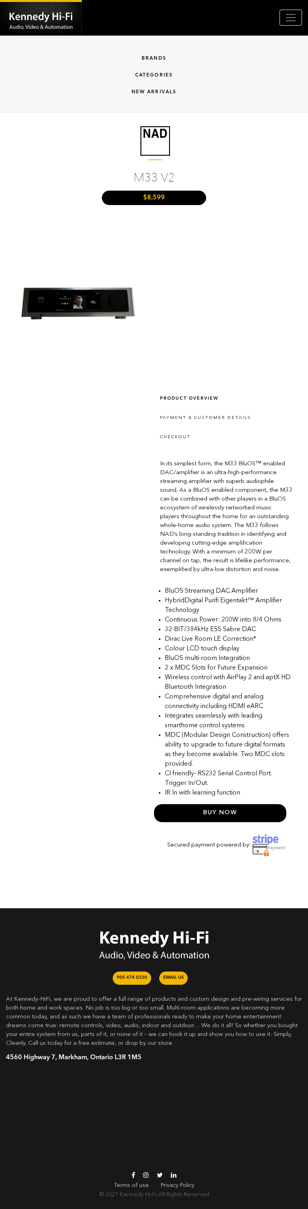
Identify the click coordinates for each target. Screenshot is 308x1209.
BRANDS (154, 58)
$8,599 (154, 198)
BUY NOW (220, 813)
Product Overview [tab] (189, 398)
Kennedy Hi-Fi (138, 1194)
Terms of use (131, 1185)
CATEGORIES (154, 75)
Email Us (173, 978)
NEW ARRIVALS (154, 92)
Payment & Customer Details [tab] (205, 418)
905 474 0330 (132, 978)
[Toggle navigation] (291, 18)
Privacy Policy (178, 1185)
